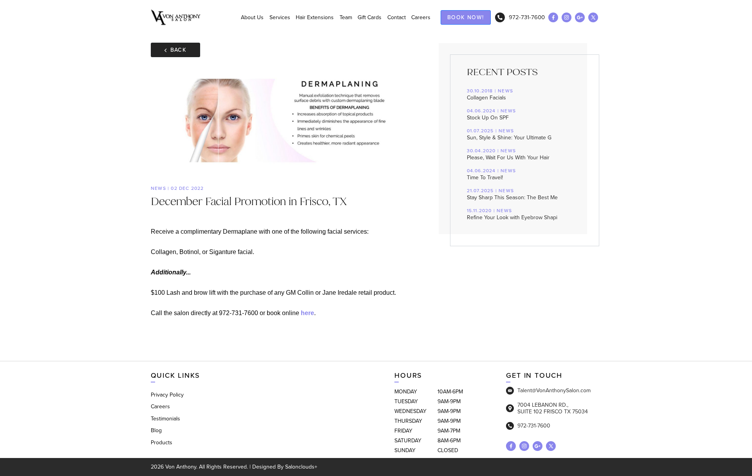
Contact (396, 17)
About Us (252, 17)
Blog (156, 430)
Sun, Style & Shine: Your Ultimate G (509, 135)
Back (178, 50)
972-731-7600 (527, 17)
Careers (420, 17)
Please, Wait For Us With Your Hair (508, 155)
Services (279, 17)
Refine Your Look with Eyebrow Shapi (512, 214)
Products (161, 442)
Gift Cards (369, 17)
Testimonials (165, 419)
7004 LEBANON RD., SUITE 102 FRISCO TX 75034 (552, 408)
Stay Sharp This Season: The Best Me (512, 195)
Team (346, 17)
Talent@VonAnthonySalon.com (554, 391)
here (307, 313)
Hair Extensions (315, 17)
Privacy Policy (167, 395)
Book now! (465, 17)
